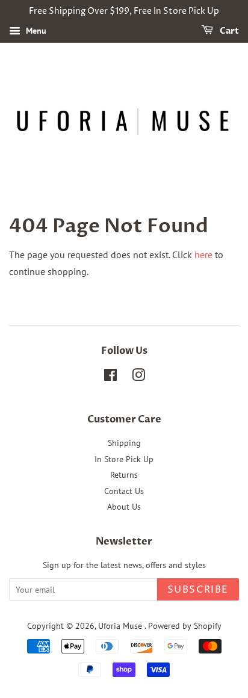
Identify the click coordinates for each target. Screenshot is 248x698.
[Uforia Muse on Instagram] (138, 377)
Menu (34, 30)
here (203, 255)
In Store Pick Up (124, 459)
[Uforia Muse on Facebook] (110, 377)
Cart (228, 31)
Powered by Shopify (185, 625)
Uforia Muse (121, 625)
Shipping (124, 442)
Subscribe (198, 589)
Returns (124, 474)
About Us (124, 506)
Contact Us (124, 491)
